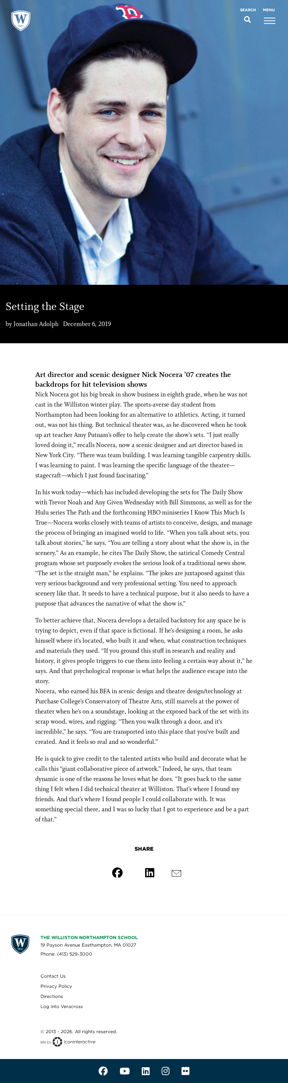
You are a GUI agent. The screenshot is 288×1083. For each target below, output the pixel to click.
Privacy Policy (56, 986)
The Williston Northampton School (89, 937)
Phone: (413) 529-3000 (66, 954)
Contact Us (53, 976)
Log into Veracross (61, 1006)
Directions (51, 996)
